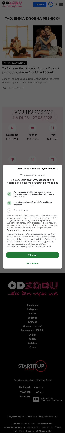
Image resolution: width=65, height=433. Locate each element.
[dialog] (32, 217)
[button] (32, 210)
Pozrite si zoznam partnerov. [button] (19, 230)
